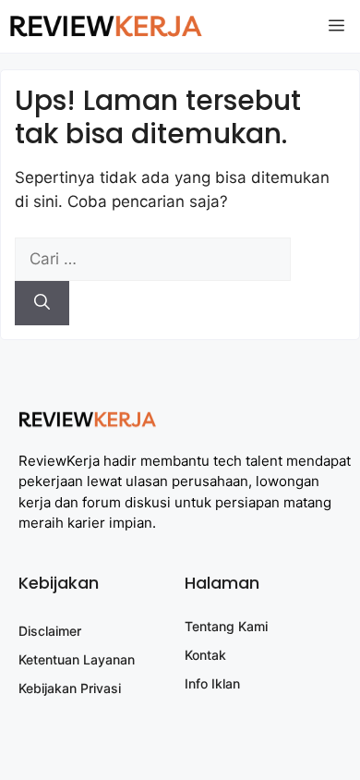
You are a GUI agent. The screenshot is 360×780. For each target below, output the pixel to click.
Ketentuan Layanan (76, 659)
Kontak (205, 655)
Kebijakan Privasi (69, 688)
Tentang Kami (226, 626)
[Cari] (42, 303)
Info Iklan (212, 683)
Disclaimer (49, 631)
